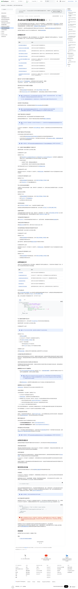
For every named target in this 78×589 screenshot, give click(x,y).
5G (26, 575)
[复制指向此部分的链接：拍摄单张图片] (25, 210)
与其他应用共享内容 (22, 280)
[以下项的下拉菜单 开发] (29, 1)
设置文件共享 (22, 224)
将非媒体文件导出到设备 (23, 286)
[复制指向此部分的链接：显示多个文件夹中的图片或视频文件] (36, 79)
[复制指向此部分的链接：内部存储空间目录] (27, 445)
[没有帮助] (62, 16)
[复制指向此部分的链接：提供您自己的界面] (26, 192)
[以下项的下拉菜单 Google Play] (37, 1)
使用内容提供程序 (24, 415)
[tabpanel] (40, 308)
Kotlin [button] (20, 299)
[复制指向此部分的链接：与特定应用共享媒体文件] (30, 222)
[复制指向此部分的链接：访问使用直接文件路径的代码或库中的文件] (39, 228)
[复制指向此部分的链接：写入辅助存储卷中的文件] (30, 318)
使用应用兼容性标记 (25, 526)
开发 (27, 1)
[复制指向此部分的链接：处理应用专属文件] (29, 440)
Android (17, 567)
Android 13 (48, 574)
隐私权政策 (28, 574)
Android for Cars (39, 572)
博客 (16, 575)
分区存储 (57, 23)
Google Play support (71, 570)
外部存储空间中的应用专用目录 (54, 122)
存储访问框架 (22, 351)
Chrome (33, 581)
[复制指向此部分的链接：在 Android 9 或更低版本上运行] (32, 176)
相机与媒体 (28, 572)
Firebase (38, 581)
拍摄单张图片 (21, 65)
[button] (7, 21)
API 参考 (58, 570)
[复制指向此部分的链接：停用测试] (23, 472)
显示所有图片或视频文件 (23, 45)
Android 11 (48, 577)
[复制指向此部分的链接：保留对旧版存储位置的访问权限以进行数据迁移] (39, 362)
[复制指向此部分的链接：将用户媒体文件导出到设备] (31, 132)
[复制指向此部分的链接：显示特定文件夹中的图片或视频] (34, 85)
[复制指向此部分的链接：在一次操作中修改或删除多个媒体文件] (37, 147)
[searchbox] (7, 9)
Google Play (34, 1)
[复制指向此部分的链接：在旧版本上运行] (25, 349)
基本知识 (12, 1)
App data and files (18, 5)
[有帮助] (60, 16)
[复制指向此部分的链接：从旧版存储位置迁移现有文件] (33, 354)
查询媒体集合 (27, 81)
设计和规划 (20, 1)
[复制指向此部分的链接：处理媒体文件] (26, 35)
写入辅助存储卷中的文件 (23, 275)
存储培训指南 (43, 30)
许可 (21, 586)
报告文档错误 (70, 568)
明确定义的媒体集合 (47, 118)
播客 (16, 577)
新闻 (16, 574)
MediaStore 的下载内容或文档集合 (24, 431)
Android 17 (48, 567)
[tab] (20, 299)
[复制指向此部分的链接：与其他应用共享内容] (28, 411)
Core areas (9, 5)
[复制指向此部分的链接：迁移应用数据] (24, 390)
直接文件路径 (33, 241)
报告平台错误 (70, 567)
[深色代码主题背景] (61, 301)
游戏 (26, 567)
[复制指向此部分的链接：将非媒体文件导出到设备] (30, 427)
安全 (16, 570)
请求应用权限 (24, 89)
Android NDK (59, 574)
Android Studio (71, 1)
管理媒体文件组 (42, 166)
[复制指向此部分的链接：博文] (21, 536)
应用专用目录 (29, 138)
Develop (3, 5)
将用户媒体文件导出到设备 (23, 56)
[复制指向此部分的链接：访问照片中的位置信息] (29, 103)
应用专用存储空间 (28, 136)
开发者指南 (59, 568)
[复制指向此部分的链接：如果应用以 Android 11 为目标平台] (32, 368)
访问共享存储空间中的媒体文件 (29, 109)
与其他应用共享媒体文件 (23, 68)
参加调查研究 (70, 572)
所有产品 (53, 581)
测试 (35, 469)
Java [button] (25, 299)
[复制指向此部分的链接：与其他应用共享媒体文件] (30, 217)
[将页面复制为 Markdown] (50, 20)
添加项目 (55, 219)
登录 (76, 1)
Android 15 (48, 570)
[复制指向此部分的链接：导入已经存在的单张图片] (30, 185)
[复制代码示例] (62, 301)
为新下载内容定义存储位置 (23, 53)
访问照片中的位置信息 (22, 50)
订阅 (66, 586)
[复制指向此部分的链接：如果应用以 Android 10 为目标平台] (32, 385)
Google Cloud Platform (46, 581)
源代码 (17, 572)
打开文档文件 (21, 272)
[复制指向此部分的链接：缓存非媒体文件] (26, 418)
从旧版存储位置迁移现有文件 (23, 278)
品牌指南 (24, 586)
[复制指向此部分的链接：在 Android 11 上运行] (28, 152)
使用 (37, 413)
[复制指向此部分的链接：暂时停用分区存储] (29, 467)
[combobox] (50, 1)
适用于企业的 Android (19, 568)
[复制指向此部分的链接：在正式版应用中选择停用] (30, 498)
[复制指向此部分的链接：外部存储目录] (25, 452)
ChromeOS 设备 (39, 570)
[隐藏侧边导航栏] (13, 587)
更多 (41, 1)
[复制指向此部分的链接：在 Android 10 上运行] (28, 169)
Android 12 (48, 575)
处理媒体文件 (36, 26)
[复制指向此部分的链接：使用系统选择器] (25, 203)
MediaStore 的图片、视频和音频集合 (55, 138)
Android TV (38, 574)
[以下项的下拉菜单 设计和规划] (23, 1)
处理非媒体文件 (43, 26)
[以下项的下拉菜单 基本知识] (15, 1)
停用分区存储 (40, 171)
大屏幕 (37, 567)
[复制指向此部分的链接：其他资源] (24, 531)
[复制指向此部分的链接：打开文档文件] (25, 290)
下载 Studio (59, 572)
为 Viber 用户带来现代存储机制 (26, 538)
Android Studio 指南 (60, 567)
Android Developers (21, 16)
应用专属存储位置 (51, 28)
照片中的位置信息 (39, 105)
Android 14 (49, 572)
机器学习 (27, 568)
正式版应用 (38, 469)
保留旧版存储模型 (46, 370)
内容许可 (26, 547)
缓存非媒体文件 (21, 283)
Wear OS (37, 568)
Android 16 (49, 568)
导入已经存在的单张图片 (23, 62)
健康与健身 (28, 570)
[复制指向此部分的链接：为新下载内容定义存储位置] (31, 114)
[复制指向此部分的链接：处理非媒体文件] (28, 262)
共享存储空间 (35, 136)
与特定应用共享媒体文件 (23, 71)
